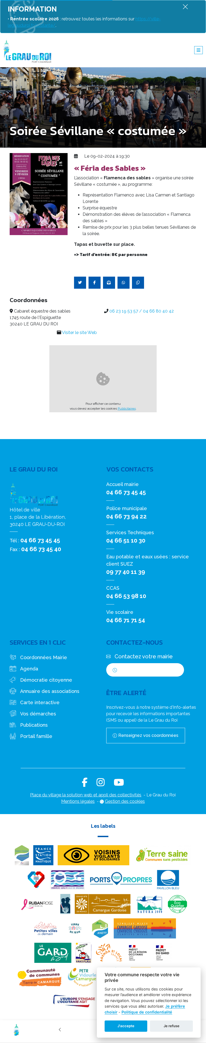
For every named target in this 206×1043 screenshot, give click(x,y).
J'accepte (125, 1026)
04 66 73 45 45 (40, 540)
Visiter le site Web (79, 332)
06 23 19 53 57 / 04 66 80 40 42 (141, 311)
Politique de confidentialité (147, 1012)
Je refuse (171, 1026)
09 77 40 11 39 (125, 571)
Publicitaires (127, 408)
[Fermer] (185, 6)
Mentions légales (78, 801)
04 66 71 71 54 (125, 620)
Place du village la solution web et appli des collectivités (85, 794)
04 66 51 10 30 (125, 540)
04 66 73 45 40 (41, 548)
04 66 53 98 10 (126, 595)
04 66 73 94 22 (126, 516)
